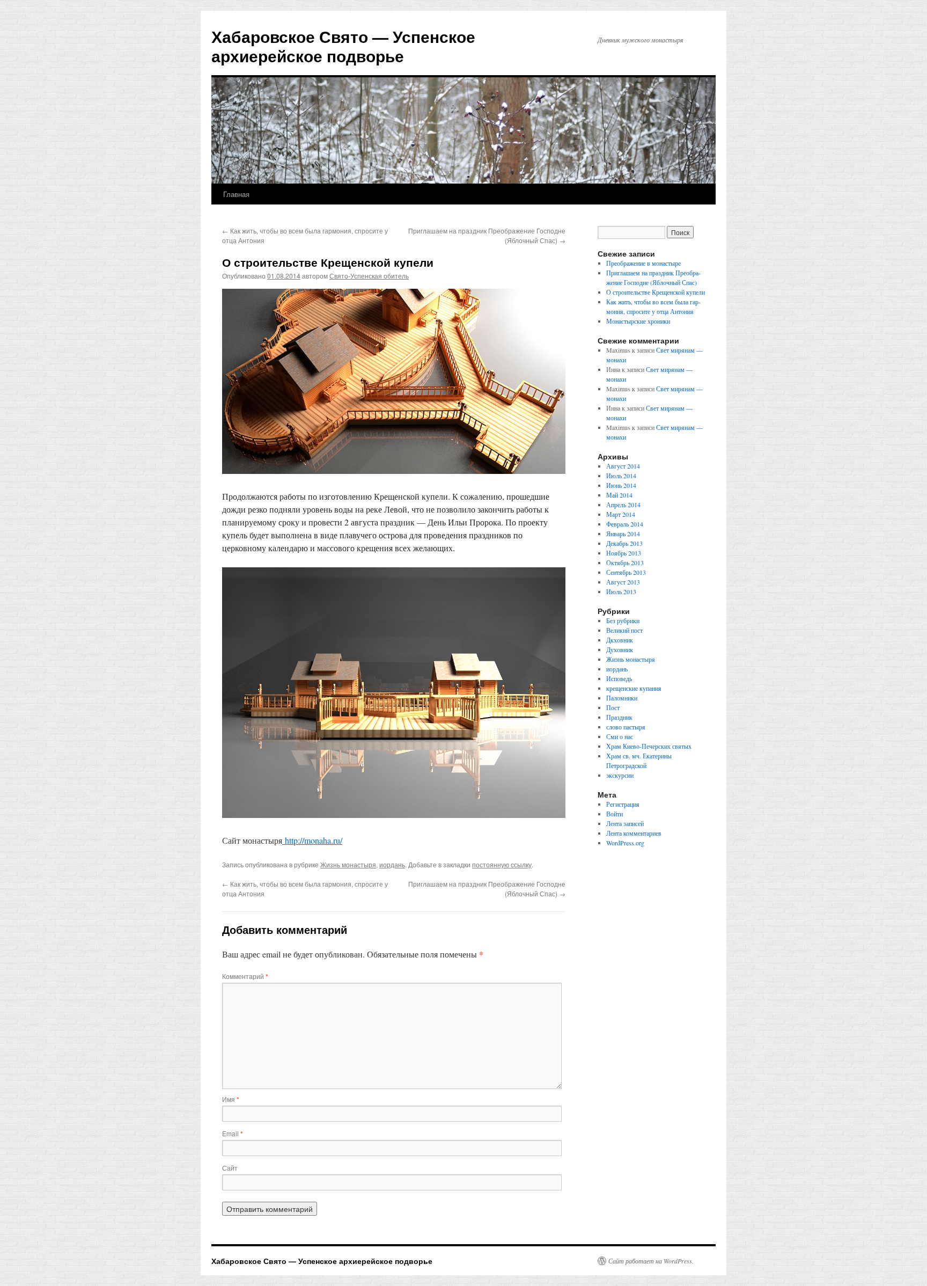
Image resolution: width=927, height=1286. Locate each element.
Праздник (619, 717)
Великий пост (624, 630)
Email (232, 1133)
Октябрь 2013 (625, 562)
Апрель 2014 (623, 504)
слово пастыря (625, 726)
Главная (236, 194)
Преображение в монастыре (643, 263)
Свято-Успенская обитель (369, 275)
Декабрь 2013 (624, 543)
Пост (613, 707)
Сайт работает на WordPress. (651, 1260)
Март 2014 (620, 514)
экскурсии (620, 775)
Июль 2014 (621, 475)
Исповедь (619, 678)
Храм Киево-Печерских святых (648, 746)
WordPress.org (625, 842)
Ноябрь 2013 (623, 553)
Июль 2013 (621, 591)
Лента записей (625, 823)
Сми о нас (619, 736)
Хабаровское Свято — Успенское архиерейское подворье (343, 46)
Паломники (621, 697)
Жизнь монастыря (348, 864)
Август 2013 (623, 582)
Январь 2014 (623, 533)
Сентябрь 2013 (626, 572)
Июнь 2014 (621, 485)
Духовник (619, 649)
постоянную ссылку (502, 864)
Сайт (230, 1167)
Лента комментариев (633, 833)
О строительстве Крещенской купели (655, 292)
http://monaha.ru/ (312, 840)
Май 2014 (619, 495)
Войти (614, 813)
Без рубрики (622, 620)
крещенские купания (633, 688)
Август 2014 (623, 466)
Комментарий (245, 976)
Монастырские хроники (638, 321)
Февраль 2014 (624, 524)
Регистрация (622, 804)
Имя (230, 1099)
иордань (392, 864)
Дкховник (619, 639)
